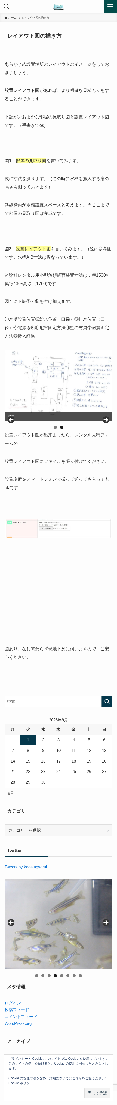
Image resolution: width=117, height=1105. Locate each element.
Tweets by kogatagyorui (26, 867)
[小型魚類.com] (58, 6)
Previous (11, 420)
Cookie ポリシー (20, 1083)
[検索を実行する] (106, 701)
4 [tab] (55, 975)
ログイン (13, 1003)
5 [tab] (61, 975)
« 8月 (9, 793)
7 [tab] (74, 975)
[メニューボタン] (110, 6)
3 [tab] (49, 975)
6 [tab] (67, 975)
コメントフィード (21, 1016)
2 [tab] (61, 427)
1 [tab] (55, 427)
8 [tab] (80, 975)
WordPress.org (18, 1023)
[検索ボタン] (6, 6)
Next (105, 420)
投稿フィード (17, 1009)
